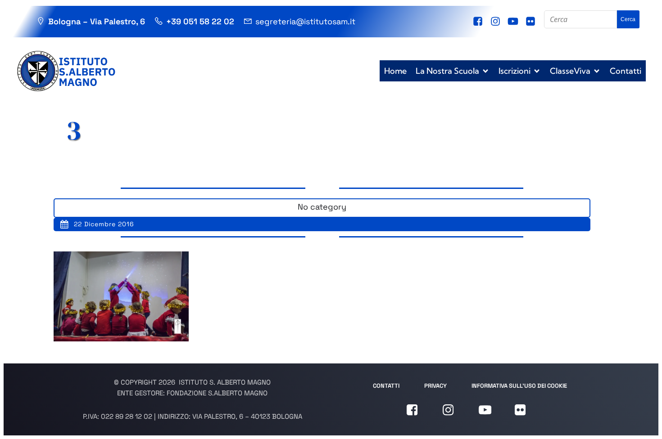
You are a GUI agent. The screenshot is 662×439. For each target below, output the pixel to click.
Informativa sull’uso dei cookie (519, 386)
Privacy (435, 386)
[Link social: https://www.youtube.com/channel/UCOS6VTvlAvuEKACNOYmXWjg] (514, 21)
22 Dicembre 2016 (104, 224)
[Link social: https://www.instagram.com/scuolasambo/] (496, 21)
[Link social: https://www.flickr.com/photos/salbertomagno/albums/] (531, 21)
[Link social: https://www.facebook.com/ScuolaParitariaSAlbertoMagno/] (479, 21)
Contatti (625, 71)
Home (395, 71)
